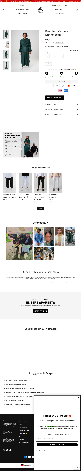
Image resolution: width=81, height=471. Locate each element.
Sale (65, 6)
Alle (40, 208)
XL (55, 56)
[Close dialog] (78, 397)
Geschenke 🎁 (55, 6)
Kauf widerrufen (58, 13)
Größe (48, 53)
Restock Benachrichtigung (54, 97)
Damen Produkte (22, 13)
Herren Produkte (22, 9)
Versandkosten (59, 42)
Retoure (58, 9)
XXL (60, 56)
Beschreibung (50, 104)
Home (22, 6)
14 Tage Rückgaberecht (54, 109)
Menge (47, 61)
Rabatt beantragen (57, 444)
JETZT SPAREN (40, 311)
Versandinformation (53, 114)
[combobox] (30, 465)
